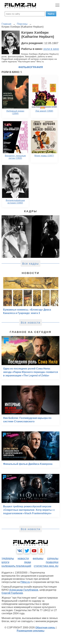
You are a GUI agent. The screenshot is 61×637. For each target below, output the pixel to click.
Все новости (30, 322)
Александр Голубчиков (23, 590)
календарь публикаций (16, 566)
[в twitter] (27, 551)
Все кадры (30, 263)
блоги (5, 562)
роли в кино (51, 48)
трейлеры (8, 558)
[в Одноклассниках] (41, 551)
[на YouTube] (34, 551)
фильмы (38, 558)
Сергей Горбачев (12, 593)
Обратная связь (45, 627)
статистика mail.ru (46, 566)
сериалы (52, 558)
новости (23, 558)
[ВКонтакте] (20, 551)
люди (27, 562)
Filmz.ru (25, 582)
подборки (52, 562)
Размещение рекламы (30, 630)
